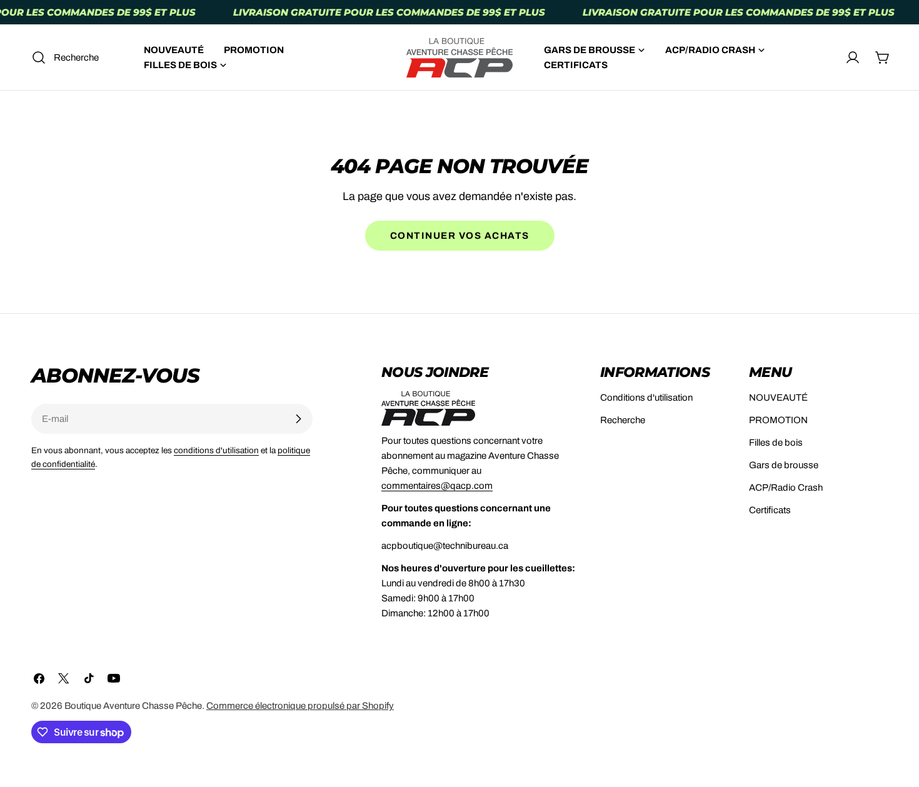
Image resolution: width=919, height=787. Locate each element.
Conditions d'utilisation (646, 398)
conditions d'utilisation (216, 450)
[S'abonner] (298, 419)
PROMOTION (778, 420)
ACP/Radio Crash (786, 488)
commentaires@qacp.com (437, 486)
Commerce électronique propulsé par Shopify (300, 706)
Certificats (770, 510)
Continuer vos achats (460, 236)
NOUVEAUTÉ (778, 398)
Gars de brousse (783, 465)
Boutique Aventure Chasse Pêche (133, 706)
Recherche (622, 420)
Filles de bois (776, 443)
